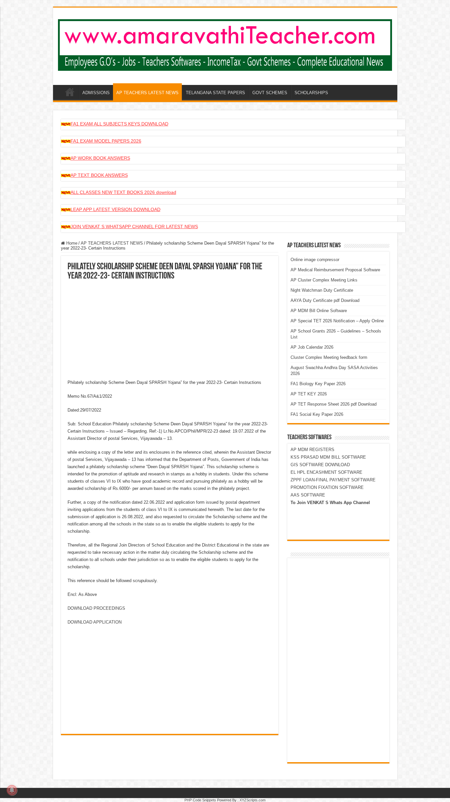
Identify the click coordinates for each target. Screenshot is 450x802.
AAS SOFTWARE (308, 495)
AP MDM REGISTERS (312, 449)
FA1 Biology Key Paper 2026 (318, 383)
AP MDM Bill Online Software (319, 310)
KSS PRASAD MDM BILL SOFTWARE (328, 457)
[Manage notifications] (12, 790)
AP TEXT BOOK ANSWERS (99, 175)
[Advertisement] (170, 330)
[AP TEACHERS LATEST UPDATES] (225, 44)
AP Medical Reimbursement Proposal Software (335, 269)
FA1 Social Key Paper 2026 (317, 414)
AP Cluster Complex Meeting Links (324, 280)
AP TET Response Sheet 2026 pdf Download (334, 404)
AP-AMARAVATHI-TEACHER (69, 92)
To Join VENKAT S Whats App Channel (330, 502)
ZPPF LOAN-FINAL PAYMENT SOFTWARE (333, 479)
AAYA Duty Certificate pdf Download (325, 300)
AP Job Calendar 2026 (312, 347)
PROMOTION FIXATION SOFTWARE (327, 487)
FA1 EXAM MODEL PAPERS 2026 (105, 141)
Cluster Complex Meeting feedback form (329, 357)
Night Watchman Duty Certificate (322, 290)
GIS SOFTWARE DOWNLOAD (320, 464)
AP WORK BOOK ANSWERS (100, 158)
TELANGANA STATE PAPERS (215, 92)
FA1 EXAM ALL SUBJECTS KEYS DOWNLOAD (119, 123)
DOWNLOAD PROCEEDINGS (96, 608)
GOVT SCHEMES (269, 92)
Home (71, 243)
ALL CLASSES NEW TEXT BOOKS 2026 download (123, 192)
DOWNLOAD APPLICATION (95, 622)
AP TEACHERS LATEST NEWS (147, 92)
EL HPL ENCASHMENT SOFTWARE (326, 472)
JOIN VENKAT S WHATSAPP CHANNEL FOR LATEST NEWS (134, 226)
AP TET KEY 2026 (309, 393)
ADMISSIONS (96, 92)
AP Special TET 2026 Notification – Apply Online (337, 320)
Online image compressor (315, 259)
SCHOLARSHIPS (311, 92)
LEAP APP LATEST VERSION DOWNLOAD (115, 209)
